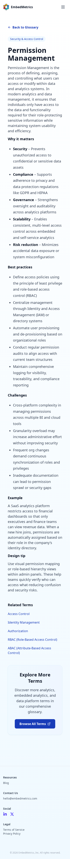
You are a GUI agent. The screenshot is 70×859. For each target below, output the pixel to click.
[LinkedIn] (5, 814)
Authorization (18, 631)
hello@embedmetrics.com (20, 798)
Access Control (19, 614)
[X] (12, 814)
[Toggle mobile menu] (63, 7)
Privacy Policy (11, 833)
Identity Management (24, 622)
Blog (6, 783)
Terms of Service (13, 829)
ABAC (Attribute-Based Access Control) (29, 650)
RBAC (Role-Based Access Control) (32, 639)
